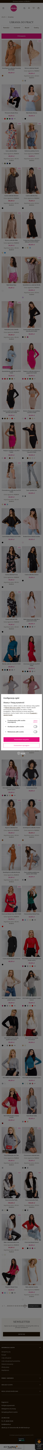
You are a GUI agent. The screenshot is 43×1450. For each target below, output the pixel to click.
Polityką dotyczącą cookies (13, 707)
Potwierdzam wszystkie (21, 739)
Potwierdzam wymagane (21, 745)
